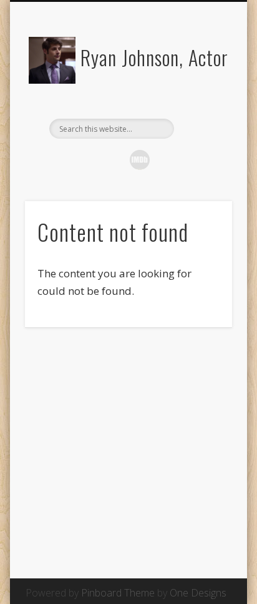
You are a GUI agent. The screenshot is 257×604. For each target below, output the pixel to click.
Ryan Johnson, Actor (154, 57)
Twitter (87, 160)
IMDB (140, 160)
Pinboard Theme (118, 593)
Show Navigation (201, 112)
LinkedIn (166, 160)
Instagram (114, 160)
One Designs (198, 593)
